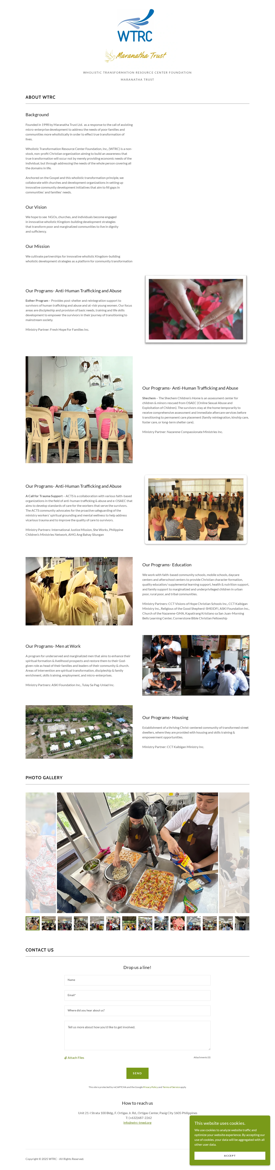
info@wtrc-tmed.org (137, 1122)
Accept (230, 1155)
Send (137, 1073)
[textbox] (137, 980)
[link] (137, 36)
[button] (66, 1058)
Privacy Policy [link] (150, 1087)
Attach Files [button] (76, 1057)
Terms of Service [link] (171, 1087)
